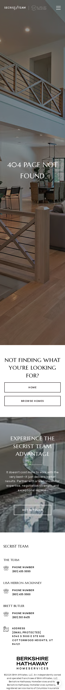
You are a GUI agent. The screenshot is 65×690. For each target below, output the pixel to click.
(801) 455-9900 (21, 594)
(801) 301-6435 (21, 617)
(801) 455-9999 (21, 571)
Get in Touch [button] (32, 510)
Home (32, 387)
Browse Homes (32, 401)
